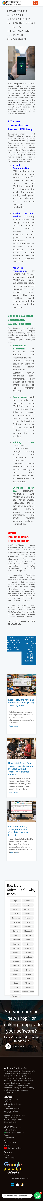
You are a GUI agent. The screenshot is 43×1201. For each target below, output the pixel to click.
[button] (37, 1195)
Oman (28, 970)
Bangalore (28, 909)
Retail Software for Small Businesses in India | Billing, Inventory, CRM (21, 702)
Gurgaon (16, 935)
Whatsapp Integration (15, 1132)
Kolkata (28, 953)
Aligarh (15, 905)
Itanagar (16, 944)
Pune (16, 979)
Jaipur (28, 944)
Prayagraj (28, 974)
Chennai (28, 918)
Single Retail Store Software (11, 1100)
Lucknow (16, 961)
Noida (16, 970)
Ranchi (28, 979)
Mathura (28, 961)
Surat (16, 983)
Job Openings (9, 1157)
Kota (16, 957)
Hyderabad (16, 940)
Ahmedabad (28, 901)
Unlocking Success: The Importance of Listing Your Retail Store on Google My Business (29, 650)
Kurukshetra (28, 957)
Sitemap (7, 1145)
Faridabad (28, 926)
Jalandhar (16, 948)
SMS (6, 1140)
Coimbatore (16, 922)
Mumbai (16, 966)
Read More (13, 726)
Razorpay (7, 1135)
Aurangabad (28, 905)
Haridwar (28, 935)
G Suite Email (9, 1137)
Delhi (28, 922)
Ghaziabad (28, 931)
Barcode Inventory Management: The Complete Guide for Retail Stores (18, 831)
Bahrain (15, 909)
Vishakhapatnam (28, 992)
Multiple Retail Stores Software (12, 1105)
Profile (6, 1155)
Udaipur (28, 987)
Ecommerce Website (12, 1108)
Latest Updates (10, 1142)
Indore (28, 940)
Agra (15, 901)
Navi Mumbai (28, 966)
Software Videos (15, 1148)
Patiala (15, 974)
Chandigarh (16, 918)
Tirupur (15, 987)
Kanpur (15, 953)
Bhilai (16, 914)
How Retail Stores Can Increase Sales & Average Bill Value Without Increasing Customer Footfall (21, 769)
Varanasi (16, 992)
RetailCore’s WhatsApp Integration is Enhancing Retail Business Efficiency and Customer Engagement (21, 25)
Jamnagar (28, 948)
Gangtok (16, 931)
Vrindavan (15, 996)
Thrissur (27, 983)
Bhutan (27, 914)
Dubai (16, 926)
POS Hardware (10, 1130)
